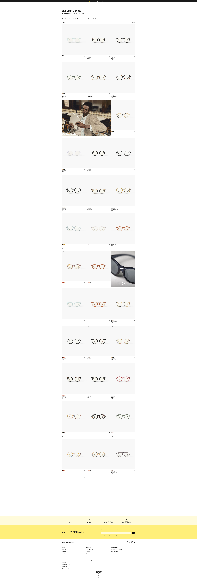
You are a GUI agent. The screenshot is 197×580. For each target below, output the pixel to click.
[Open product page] (85, 477)
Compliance (64, 551)
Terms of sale (64, 555)
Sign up (133, 533)
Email (102, 531)
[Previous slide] (75, 1)
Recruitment (64, 549)
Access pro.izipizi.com (115, 551)
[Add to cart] (85, 56)
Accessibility (64, 553)
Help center (133, 1)
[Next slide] (124, 1)
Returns (87, 553)
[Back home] (65, 4)
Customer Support (89, 549)
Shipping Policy (64, 566)
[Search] (133, 4)
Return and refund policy (66, 564)
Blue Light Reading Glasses (78, 18)
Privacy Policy (64, 560)
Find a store (88, 558)
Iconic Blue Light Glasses (67, 18)
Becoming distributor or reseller (116, 549)
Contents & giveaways (90, 555)
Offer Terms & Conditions (66, 568)
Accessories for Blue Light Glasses (91, 18)
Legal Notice (64, 562)
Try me (88, 25)
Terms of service (64, 558)
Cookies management (90, 560)
